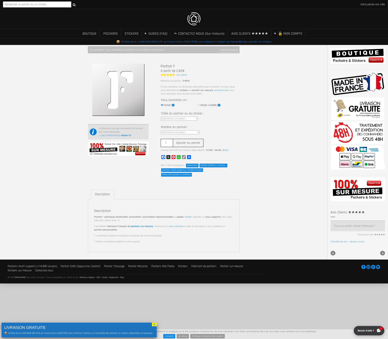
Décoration (192, 165)
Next (382, 276)
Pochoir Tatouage (114, 290)
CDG (98, 301)
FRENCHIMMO (20, 301)
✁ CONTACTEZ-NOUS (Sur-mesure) (199, 33)
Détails (225, 150)
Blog (122, 301)
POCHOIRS (110, 33)
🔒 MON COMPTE (290, 33)
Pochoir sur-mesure (231, 290)
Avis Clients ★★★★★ (348, 212)
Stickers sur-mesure (20, 294)
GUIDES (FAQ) (157, 33)
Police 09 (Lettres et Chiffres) (176, 174)
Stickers (183, 290)
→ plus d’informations (115, 135)
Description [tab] (102, 194)
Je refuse (182, 336)
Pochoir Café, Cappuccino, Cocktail (80, 290)
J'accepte (169, 336)
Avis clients (181, 75)
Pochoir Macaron (138, 290)
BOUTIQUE (90, 33)
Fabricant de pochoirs (203, 290)
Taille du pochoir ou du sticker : (182, 113)
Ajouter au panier (188, 143)
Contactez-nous (229, 50)
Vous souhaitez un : (174, 100)
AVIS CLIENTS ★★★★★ (249, 33)
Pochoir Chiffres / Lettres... (213, 165)
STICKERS (132, 33)
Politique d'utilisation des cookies (207, 336)
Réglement (114, 301)
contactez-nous (221, 90)
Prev (333, 276)
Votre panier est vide (372, 4)
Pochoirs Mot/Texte (162, 290)
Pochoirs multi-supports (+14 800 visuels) (182, 170)
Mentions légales (87, 301)
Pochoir (168, 105)
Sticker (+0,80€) (208, 105)
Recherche (74, 4)
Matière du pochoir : (174, 127)
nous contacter (176, 226)
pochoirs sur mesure (142, 226)
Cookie (104, 301)
